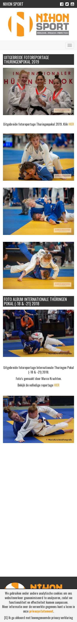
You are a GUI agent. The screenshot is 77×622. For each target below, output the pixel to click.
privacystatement (41, 611)
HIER (71, 124)
